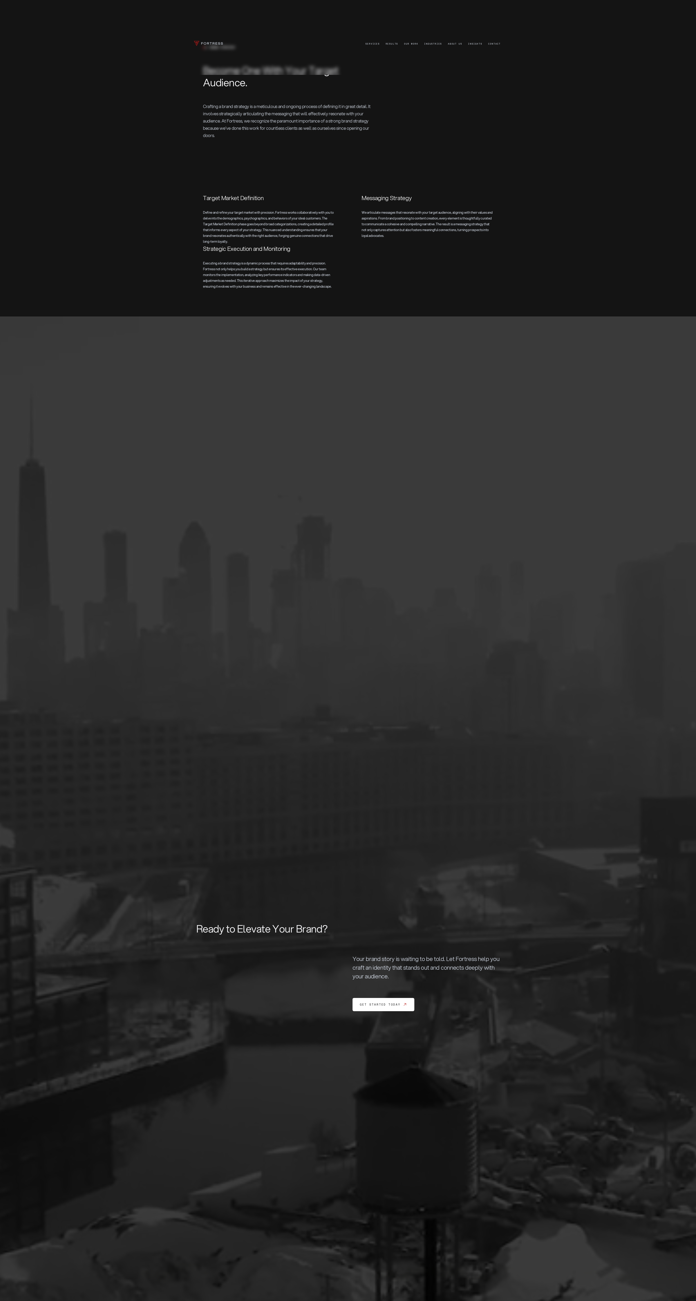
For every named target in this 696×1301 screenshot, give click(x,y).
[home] (208, 44)
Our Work (411, 44)
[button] (372, 44)
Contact (494, 44)
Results (392, 44)
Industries (433, 44)
